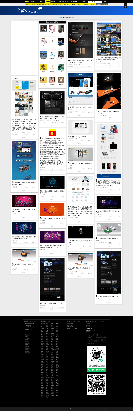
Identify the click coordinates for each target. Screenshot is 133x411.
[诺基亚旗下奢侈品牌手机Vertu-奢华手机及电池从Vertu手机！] (52, 102)
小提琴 (57, 357)
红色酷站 (27, 338)
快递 (52, 380)
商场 (57, 351)
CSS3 (47, 375)
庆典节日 (104, 242)
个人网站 (15, 133)
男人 (47, 340)
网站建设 (75, 1)
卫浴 (42, 390)
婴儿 (57, 328)
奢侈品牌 (52, 120)
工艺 (52, 389)
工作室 (23, 133)
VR (56, 374)
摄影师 (42, 387)
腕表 (57, 354)
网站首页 (42, 1)
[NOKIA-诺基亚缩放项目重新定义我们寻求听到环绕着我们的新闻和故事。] (109, 39)
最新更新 (66, 4)
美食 (42, 336)
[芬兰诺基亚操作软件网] (109, 272)
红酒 (42, 348)
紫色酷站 (27, 341)
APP (47, 367)
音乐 (47, 357)
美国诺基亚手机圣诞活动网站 (108, 238)
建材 (47, 371)
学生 (57, 390)
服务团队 (88, 325)
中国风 (57, 326)
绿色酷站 (27, 351)
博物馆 (47, 366)
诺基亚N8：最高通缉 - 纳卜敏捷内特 (82, 163)
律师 (42, 382)
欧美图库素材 (70, 325)
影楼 (42, 366)
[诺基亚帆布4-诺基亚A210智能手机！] (109, 91)
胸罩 (47, 333)
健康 (57, 369)
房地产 (47, 344)
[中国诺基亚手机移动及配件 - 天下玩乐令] (24, 201)
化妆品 (57, 344)
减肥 (52, 362)
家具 (52, 387)
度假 (42, 369)
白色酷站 (27, 336)
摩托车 (57, 336)
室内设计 (53, 371)
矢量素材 (58, 1)
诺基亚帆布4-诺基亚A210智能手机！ (110, 111)
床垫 (42, 367)
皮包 (47, 397)
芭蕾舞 (52, 357)
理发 (47, 385)
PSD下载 (69, 1)
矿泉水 (57, 346)
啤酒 (42, 351)
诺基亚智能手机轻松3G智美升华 (81, 241)
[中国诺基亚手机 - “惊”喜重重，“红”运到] (52, 209)
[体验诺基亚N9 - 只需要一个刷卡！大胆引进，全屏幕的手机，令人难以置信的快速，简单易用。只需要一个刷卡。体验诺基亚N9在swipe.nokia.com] (109, 151)
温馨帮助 (86, 4)
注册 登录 (105, 4)
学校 (42, 349)
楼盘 (47, 343)
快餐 (57, 392)
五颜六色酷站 (28, 353)
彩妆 (42, 325)
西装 (42, 361)
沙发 (42, 331)
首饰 (42, 356)
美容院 (57, 384)
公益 (57, 389)
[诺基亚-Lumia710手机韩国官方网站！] (80, 89)
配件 (42, 353)
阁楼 (52, 384)
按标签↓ (33, 4)
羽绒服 (52, 335)
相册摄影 (104, 63)
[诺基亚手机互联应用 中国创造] (109, 202)
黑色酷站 (27, 335)
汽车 (52, 323)
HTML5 (43, 323)
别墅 (47, 341)
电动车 (47, 392)
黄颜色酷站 (27, 343)
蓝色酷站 (27, 340)
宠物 (42, 335)
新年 (52, 364)
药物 (52, 372)
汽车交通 (15, 268)
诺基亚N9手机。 (76, 137)
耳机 (52, 330)
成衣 (47, 384)
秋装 (57, 379)
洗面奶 (42, 328)
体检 (52, 369)
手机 (47, 323)
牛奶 (57, 353)
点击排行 (79, 4)
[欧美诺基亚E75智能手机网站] (24, 255)
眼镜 (52, 359)
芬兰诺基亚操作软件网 (106, 296)
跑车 (47, 325)
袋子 (57, 395)
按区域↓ (39, 4)
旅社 (47, 382)
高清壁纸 (64, 1)
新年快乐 (48, 377)
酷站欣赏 (48, 1)
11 (82, 2)
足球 (47, 362)
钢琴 (42, 395)
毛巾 (42, 364)
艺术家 (52, 385)
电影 (47, 359)
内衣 (47, 331)
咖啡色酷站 (27, 348)
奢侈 (47, 346)
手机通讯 (71, 64)
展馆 (47, 372)
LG (51, 331)
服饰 (47, 361)
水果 (57, 323)
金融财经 (71, 217)
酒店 (52, 336)
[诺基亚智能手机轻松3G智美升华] (80, 232)
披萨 (47, 336)
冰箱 (52, 343)
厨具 (52, 354)
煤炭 (42, 371)
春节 (57, 364)
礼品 (52, 346)
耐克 (57, 343)
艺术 (47, 338)
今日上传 (73, 4)
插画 (42, 338)
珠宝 (47, 356)
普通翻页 (99, 4)
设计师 (57, 349)
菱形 (47, 369)
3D (41, 375)
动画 (52, 338)
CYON (47, 335)
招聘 (52, 379)
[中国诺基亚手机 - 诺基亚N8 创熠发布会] (52, 182)
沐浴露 (52, 328)
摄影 (57, 335)
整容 (42, 379)
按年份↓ (49, 4)
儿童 (47, 328)
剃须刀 (47, 351)
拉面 (52, 356)
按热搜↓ (55, 4)
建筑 (57, 371)
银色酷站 (27, 346)
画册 (47, 348)
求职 (42, 380)
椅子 (47, 330)
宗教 (57, 340)
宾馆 (42, 340)
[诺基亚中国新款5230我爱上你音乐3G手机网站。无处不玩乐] (52, 237)
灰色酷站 (27, 344)
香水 (57, 361)
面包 (57, 341)
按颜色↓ (44, 4)
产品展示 (76, 64)
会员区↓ (60, 4)
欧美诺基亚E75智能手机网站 (23, 264)
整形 (47, 379)
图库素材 (53, 1)
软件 (47, 353)
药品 (57, 372)
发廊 (42, 384)
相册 (52, 348)
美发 (42, 385)
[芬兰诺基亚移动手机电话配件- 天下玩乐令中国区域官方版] (24, 228)
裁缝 (47, 390)
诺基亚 (42, 343)
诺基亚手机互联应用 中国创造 (108, 211)
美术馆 (42, 372)
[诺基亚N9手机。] (80, 127)
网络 (42, 397)
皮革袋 (52, 395)
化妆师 (57, 385)
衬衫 (42, 354)
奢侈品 (52, 361)
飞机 (57, 331)
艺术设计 (19, 133)
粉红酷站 (27, 349)
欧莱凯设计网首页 (71, 323)
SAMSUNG (53, 349)
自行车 (42, 330)
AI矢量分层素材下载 (72, 328)
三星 (57, 330)
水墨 (47, 326)
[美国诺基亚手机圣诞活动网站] (109, 229)
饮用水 (52, 393)
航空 (57, 362)
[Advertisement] (24, 48)
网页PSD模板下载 (71, 326)
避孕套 (52, 333)
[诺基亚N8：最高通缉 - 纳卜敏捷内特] (80, 154)
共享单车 (53, 374)
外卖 (47, 380)
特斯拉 (52, 392)
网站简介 (88, 323)
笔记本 (52, 353)
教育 (52, 390)
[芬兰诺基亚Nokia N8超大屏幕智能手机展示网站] (24, 160)
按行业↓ (28, 4)
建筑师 (57, 380)
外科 (57, 377)
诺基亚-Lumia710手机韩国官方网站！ (82, 107)
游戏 (52, 326)
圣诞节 (42, 377)
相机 (42, 357)
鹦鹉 (42, 341)
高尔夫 (42, 362)
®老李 (92, 4)
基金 (42, 392)
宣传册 (57, 348)
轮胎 (57, 359)
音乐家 (47, 395)
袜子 (47, 364)
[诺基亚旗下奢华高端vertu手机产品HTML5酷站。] (80, 40)
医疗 (47, 349)
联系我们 (88, 331)
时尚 (42, 346)
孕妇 (57, 382)
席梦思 (57, 366)
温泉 (52, 340)
